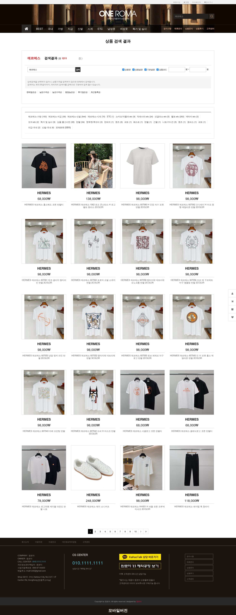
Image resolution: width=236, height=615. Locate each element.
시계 (90, 29)
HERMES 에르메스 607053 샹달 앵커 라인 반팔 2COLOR (43, 356)
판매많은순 (31, 92)
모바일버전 (118, 610)
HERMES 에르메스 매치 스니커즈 (93, 506)
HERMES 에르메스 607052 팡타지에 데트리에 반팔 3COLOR (93, 356)
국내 (50, 29)
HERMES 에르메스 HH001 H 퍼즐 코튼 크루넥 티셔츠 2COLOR (142, 507)
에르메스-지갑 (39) (57, 116)
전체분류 (63, 127)
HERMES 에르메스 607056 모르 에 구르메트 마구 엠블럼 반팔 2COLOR (192, 281)
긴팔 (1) (157, 121)
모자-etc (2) (33, 121)
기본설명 (151, 69)
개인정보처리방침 (69, 541)
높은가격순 (57, 92)
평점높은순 (70, 92)
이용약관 (38, 541)
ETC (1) (110, 116)
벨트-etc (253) (177, 116)
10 (135, 531)
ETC (100, 29)
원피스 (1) (192, 121)
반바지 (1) (109, 121)
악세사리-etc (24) (145, 116)
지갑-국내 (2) (34, 127)
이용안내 (52, 541)
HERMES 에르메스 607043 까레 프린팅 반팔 (44, 431)
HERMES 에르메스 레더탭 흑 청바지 (191, 506)
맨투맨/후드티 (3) (94, 121)
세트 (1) (128, 121)
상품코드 (163, 69)
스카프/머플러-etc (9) (125, 116)
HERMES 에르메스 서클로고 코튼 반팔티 (142, 431)
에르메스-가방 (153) (37, 116)
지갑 (70, 29)
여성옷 (124, 29)
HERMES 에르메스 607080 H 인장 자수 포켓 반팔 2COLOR (142, 205)
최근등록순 (96, 92)
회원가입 (176, 2)
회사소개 (25, 541)
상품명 (128, 69)
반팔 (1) (148, 121)
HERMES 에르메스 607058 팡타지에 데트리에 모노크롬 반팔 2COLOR (142, 281)
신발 (80, 29)
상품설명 (139, 69)
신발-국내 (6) (48, 127)
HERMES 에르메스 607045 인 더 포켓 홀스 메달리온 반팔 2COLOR (192, 356)
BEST (39, 29)
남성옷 (111, 29)
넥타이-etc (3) (192, 116)
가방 (60, 29)
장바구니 (209, 2)
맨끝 (145, 531)
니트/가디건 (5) (169, 121)
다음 (140, 531)
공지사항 (167, 28)
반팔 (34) (80, 121)
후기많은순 (83, 92)
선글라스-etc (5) (162, 116)
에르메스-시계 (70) (96, 116)
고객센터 (210, 28)
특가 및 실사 (140, 29)
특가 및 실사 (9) (48, 121)
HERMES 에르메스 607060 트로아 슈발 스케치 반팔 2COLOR (93, 281)
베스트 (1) (138, 121)
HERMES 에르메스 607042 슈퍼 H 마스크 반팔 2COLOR (93, 432)
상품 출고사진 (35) (65, 121)
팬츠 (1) (182, 121)
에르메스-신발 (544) (77, 116)
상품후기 (200, 28)
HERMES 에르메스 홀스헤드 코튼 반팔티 (43, 204)
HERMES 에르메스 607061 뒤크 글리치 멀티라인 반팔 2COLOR (44, 281)
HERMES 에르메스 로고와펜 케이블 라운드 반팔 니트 (44, 507)
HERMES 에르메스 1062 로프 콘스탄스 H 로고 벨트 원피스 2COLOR (93, 205)
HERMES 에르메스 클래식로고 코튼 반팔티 (191, 431)
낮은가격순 (44, 92)
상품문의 (189, 28)
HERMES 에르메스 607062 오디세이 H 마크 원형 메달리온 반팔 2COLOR (192, 205)
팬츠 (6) (119, 121)
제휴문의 (178, 28)
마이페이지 (196, 2)
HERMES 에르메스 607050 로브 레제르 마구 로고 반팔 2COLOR (142, 356)
